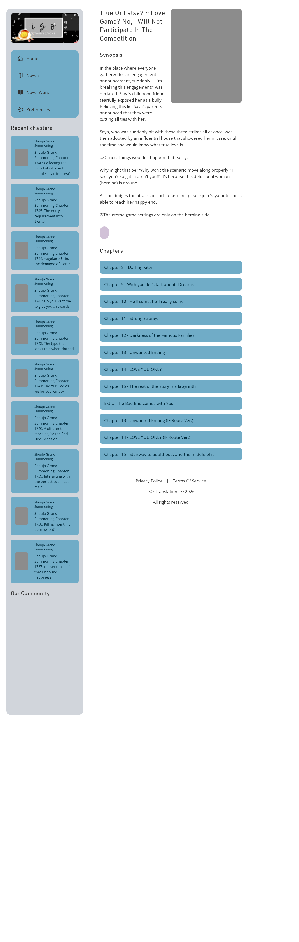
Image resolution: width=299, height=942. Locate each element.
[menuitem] (44, 58)
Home (32, 58)
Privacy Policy (149, 481)
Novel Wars (37, 92)
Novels (33, 75)
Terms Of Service (189, 481)
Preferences (38, 109)
